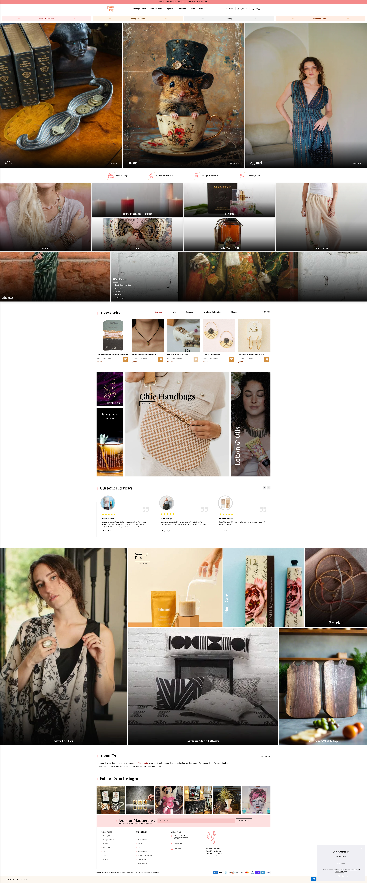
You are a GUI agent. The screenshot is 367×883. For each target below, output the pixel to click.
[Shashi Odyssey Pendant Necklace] (148, 335)
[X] (339, 876)
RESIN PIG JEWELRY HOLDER (177, 354)
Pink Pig (103, 872)
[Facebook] (335, 876)
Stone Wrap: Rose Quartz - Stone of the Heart (112, 354)
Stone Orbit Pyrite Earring (211, 354)
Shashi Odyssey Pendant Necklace (144, 354)
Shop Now (112, 163)
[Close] (361, 848)
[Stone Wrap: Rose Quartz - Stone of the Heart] (113, 335)
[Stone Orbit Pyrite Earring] (219, 335)
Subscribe (244, 821)
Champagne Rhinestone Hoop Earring (251, 354)
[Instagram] (343, 876)
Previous (264, 487)
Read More (265, 757)
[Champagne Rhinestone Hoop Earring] (254, 335)
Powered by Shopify (128, 872)
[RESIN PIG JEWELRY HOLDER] (183, 335)
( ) (257, 9)
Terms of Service (339, 871)
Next (268, 487)
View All (266, 312)
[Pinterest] (347, 876)
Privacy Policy (353, 869)
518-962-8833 (178, 843)
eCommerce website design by (145, 872)
